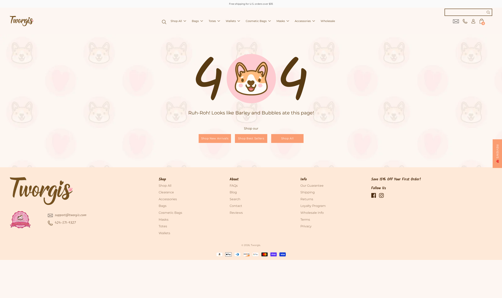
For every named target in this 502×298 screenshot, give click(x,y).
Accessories (303, 21)
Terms (305, 219)
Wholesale (328, 21)
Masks (280, 21)
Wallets (231, 21)
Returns (306, 199)
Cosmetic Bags (256, 21)
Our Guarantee (312, 185)
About (234, 179)
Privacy (306, 226)
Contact (236, 206)
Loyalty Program (313, 206)
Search (235, 199)
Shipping (307, 192)
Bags (195, 21)
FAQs (234, 185)
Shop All (176, 21)
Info (303, 179)
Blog (233, 192)
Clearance (166, 192)
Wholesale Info (312, 213)
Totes (212, 21)
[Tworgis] (21, 21)
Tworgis (255, 245)
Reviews (236, 213)
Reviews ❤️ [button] (497, 153)
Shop (162, 179)
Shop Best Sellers (251, 138)
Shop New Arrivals (214, 138)
